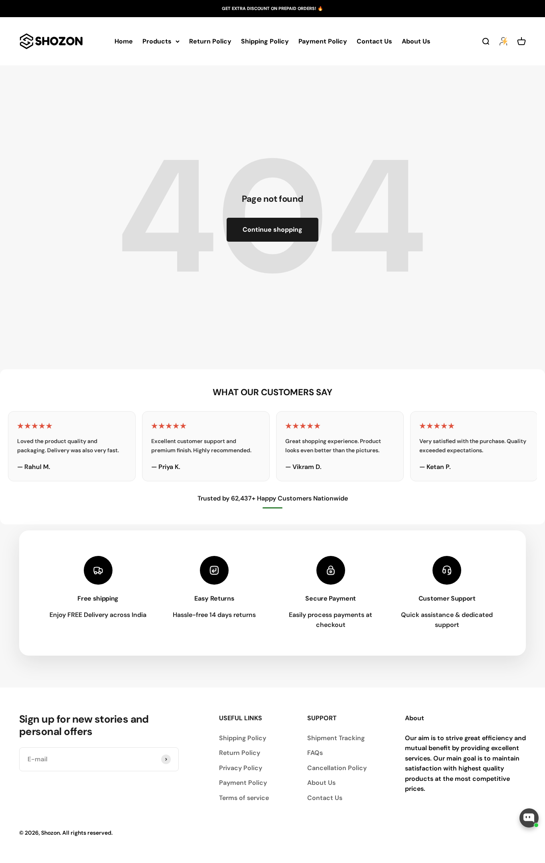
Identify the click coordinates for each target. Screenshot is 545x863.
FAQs (315, 753)
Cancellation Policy (337, 768)
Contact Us (374, 41)
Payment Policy (322, 41)
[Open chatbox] (529, 818)
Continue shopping (272, 229)
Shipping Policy (265, 41)
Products (157, 41)
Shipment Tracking (336, 738)
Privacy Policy (240, 768)
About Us (416, 41)
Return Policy (210, 41)
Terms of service (244, 798)
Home (124, 41)
